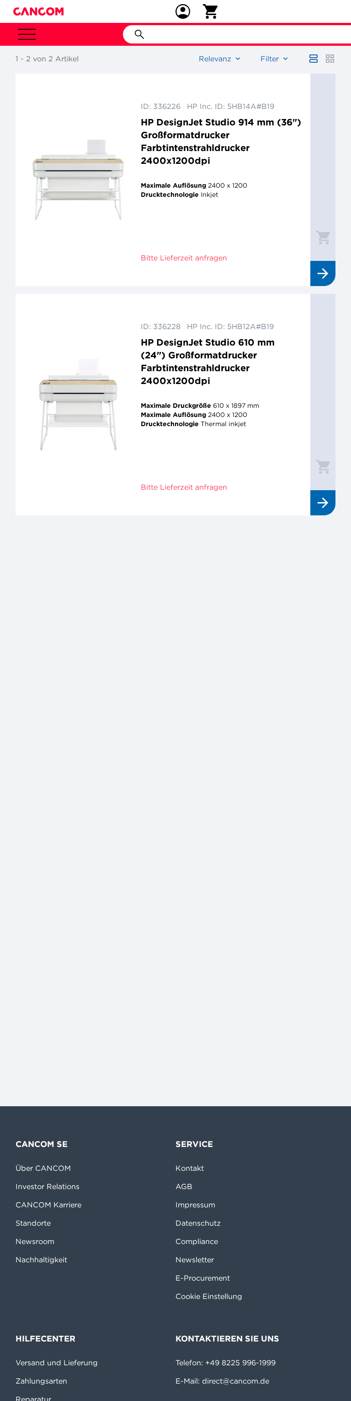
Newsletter (195, 1259)
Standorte (33, 1223)
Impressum (195, 1204)
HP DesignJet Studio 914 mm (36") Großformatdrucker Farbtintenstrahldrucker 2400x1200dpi (221, 141)
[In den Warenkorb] (323, 237)
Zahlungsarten (41, 1380)
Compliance (197, 1241)
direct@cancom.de (235, 1380)
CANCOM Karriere (48, 1204)
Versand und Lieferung (57, 1362)
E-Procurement (203, 1277)
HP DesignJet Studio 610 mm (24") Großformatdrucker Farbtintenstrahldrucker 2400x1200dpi (208, 361)
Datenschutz (198, 1223)
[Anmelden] (183, 11)
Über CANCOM (43, 1168)
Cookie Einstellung (209, 1296)
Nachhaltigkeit (41, 1259)
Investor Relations (48, 1186)
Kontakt (190, 1168)
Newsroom (35, 1241)
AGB (184, 1186)
